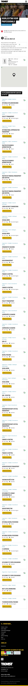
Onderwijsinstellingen (5, 630)
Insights (2, 634)
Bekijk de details (6, 107)
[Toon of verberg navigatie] (25, 1)
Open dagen (3, 628)
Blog (2, 637)
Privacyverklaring (4, 681)
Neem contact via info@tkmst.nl (8, 676)
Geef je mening (4, 635)
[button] (14, 75)
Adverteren (3, 646)
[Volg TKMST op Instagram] (2, 659)
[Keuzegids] (17, 652)
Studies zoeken (4, 627)
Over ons (3, 639)
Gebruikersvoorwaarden (14, 681)
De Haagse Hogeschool (6, 24)
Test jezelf (3, 632)
